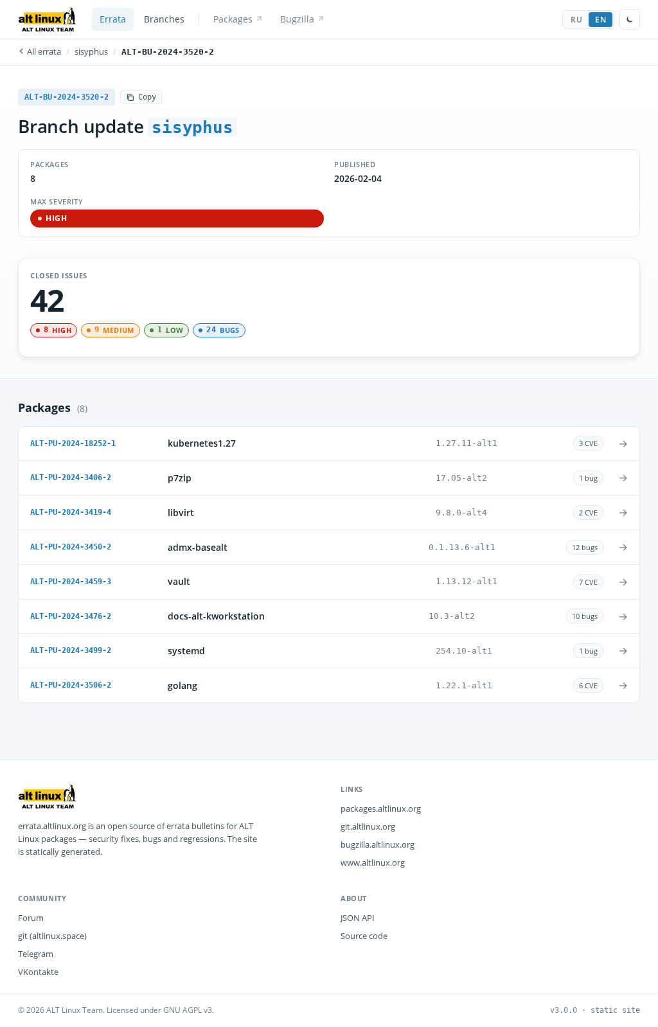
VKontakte (38, 972)
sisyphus (91, 51)
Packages (233, 19)
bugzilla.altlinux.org (377, 844)
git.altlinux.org (368, 826)
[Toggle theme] (629, 19)
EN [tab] (600, 19)
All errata (43, 51)
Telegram (35, 954)
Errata (113, 19)
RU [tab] (576, 19)
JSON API (358, 918)
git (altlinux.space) (52, 936)
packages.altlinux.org (381, 808)
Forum (31, 918)
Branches (164, 19)
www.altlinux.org (373, 862)
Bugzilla (297, 19)
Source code (364, 936)
